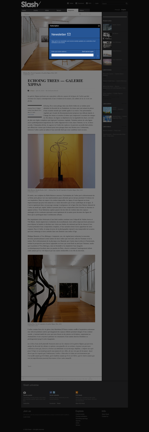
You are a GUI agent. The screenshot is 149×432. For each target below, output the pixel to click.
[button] (99, 26)
